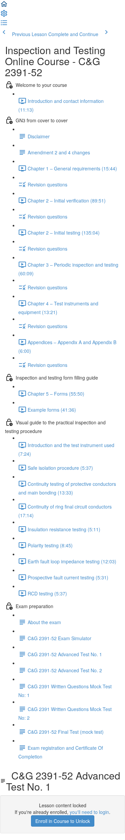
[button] (4, 6)
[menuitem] (4, 15)
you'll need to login (89, 812)
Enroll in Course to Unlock (62, 821)
